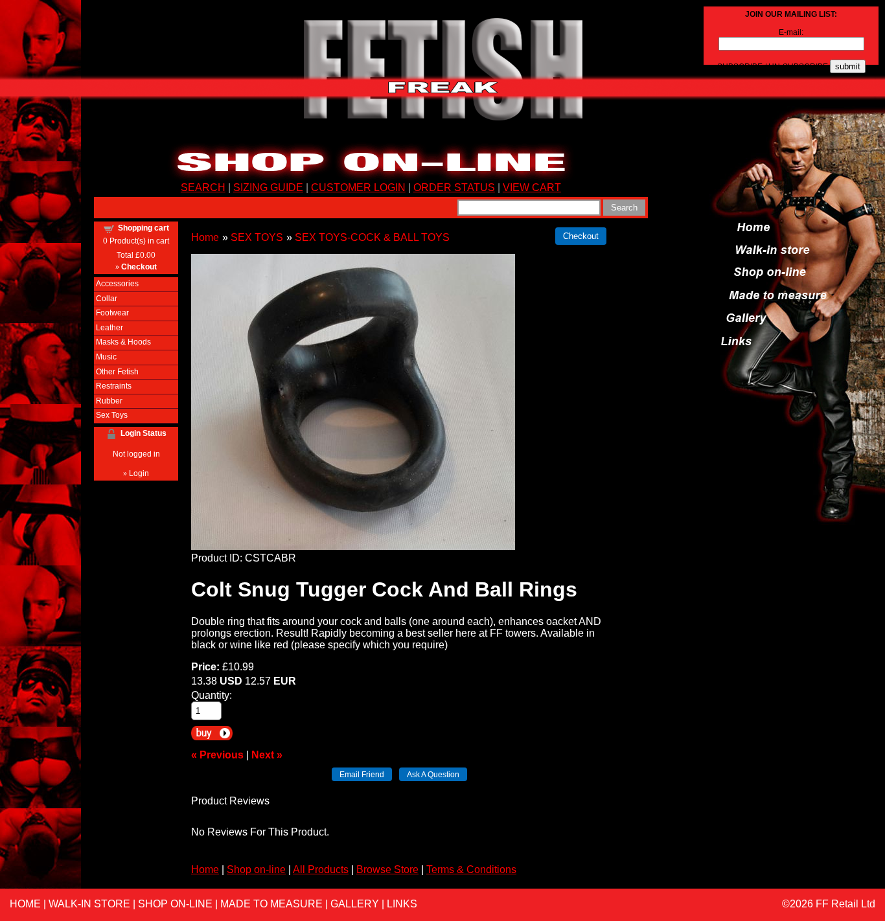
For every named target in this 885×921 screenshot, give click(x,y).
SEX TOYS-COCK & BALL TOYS (372, 237)
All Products (321, 869)
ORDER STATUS (454, 187)
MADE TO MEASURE (271, 903)
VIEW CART (532, 187)
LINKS (402, 903)
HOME (25, 903)
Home (205, 237)
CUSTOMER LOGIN (358, 187)
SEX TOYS (257, 237)
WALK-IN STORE (89, 903)
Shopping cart (143, 228)
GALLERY (354, 903)
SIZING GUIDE (268, 187)
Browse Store (387, 869)
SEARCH (203, 187)
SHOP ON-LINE (175, 903)
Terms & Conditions (471, 869)
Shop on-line (256, 869)
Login (139, 473)
